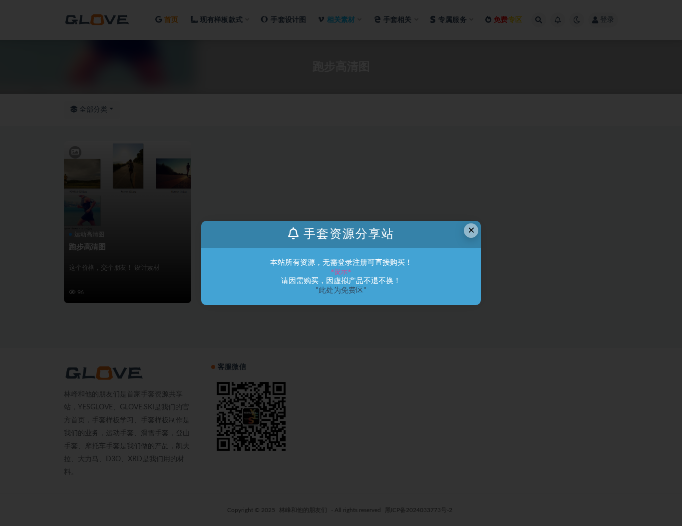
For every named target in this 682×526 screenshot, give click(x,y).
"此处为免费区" (341, 290)
